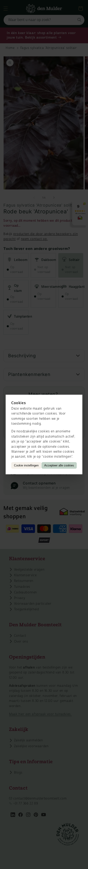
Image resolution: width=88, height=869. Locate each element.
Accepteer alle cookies (59, 465)
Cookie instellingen (26, 465)
